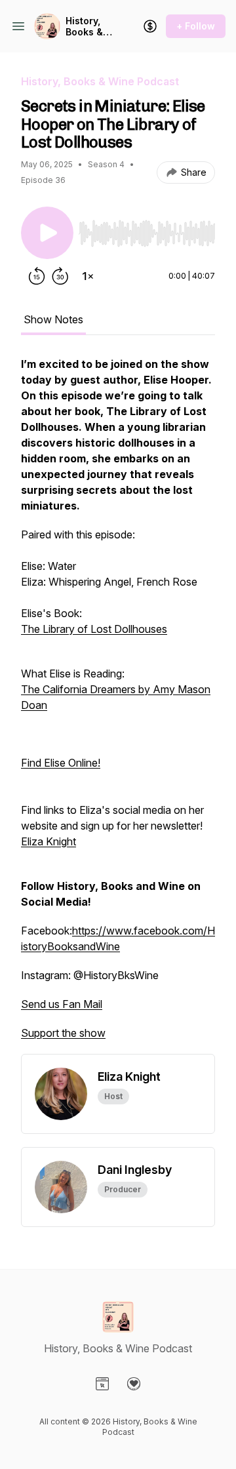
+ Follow (195, 25)
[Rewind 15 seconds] (37, 276)
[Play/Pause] (47, 233)
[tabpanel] (118, 705)
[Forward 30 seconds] (60, 276)
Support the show (63, 1032)
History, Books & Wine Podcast (85, 26)
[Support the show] (150, 26)
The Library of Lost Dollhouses (94, 628)
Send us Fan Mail (61, 1004)
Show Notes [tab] (53, 319)
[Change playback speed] (88, 276)
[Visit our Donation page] (133, 1383)
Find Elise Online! (60, 762)
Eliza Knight (48, 841)
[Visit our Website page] (102, 1383)
